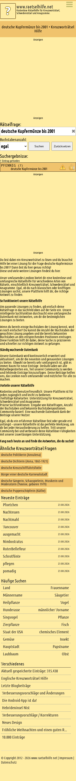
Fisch (65, 624)
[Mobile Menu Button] (69, 4)
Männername (12, 595)
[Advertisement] (38, 79)
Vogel (64, 602)
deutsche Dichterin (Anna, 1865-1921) (24, 461)
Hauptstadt (11, 646)
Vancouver (10, 526)
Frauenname (60, 587)
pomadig (9, 571)
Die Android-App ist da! (19, 700)
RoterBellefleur (14, 549)
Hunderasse (11, 609)
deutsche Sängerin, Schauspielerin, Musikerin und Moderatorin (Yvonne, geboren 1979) (32, 482)
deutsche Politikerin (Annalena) (21, 455)
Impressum (66, 758)
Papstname (61, 646)
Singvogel (10, 617)
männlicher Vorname (53, 609)
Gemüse (8, 639)
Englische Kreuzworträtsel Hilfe (24, 678)
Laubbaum (10, 654)
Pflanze (63, 617)
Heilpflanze (11, 602)
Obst (65, 654)
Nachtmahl (11, 519)
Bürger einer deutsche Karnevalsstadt (24, 474)
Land (6, 587)
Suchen (39, 146)
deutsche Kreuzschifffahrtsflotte (21, 468)
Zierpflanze (11, 624)
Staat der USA (13, 632)
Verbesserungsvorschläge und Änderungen (33, 693)
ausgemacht (11, 534)
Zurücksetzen (62, 146)
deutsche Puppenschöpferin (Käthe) (23, 491)
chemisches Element (54, 632)
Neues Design (12, 722)
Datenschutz (9, 762)
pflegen (8, 563)
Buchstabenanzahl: (13, 139)
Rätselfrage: (10, 124)
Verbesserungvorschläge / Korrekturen (30, 715)
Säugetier (62, 595)
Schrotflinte (11, 556)
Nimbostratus (13, 541)
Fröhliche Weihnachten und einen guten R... (34, 729)
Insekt (64, 639)
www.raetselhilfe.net (34, 7)
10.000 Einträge (13, 737)
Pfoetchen (10, 504)
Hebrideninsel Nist (16, 707)
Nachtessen (11, 512)
